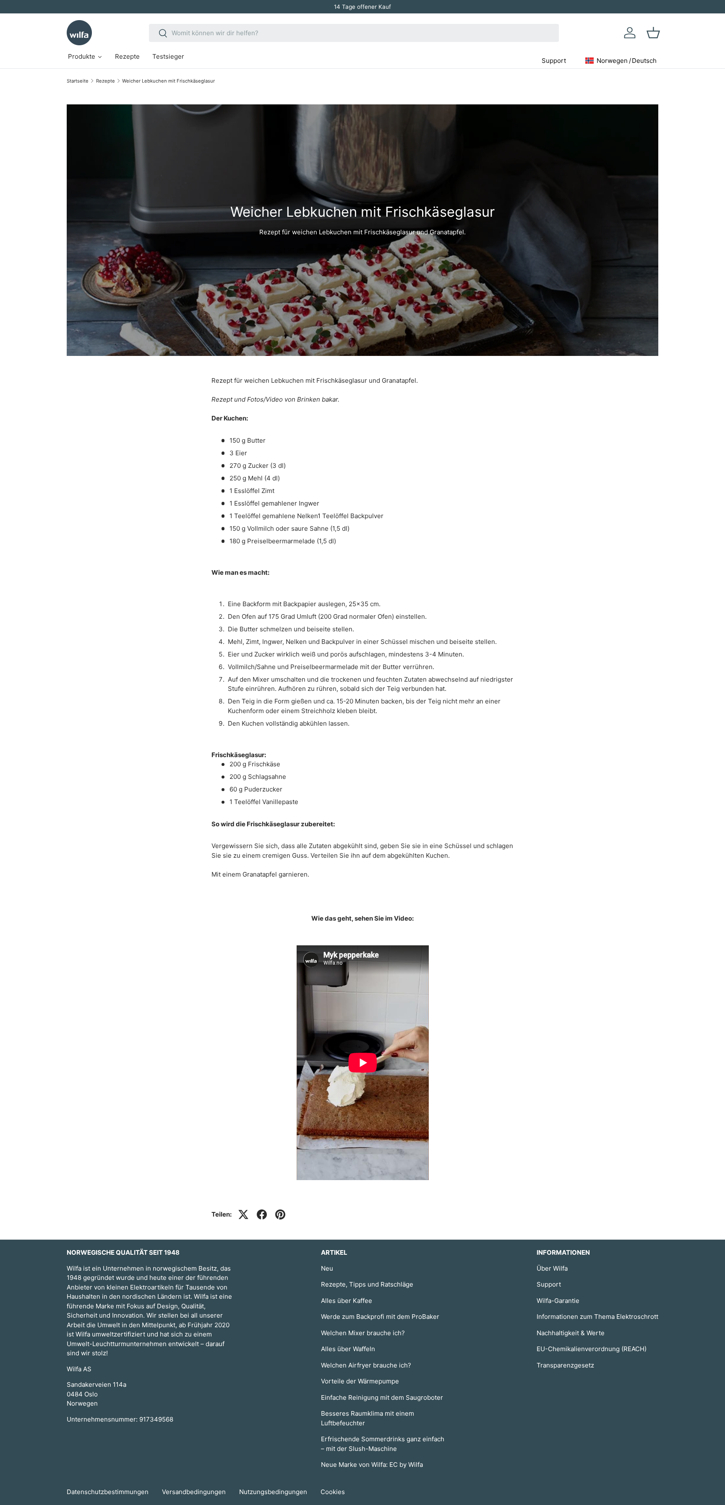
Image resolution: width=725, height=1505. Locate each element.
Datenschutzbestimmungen (108, 1492)
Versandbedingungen (194, 1492)
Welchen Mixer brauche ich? (363, 1333)
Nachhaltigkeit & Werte (571, 1333)
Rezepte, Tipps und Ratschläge (367, 1284)
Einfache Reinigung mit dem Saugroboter (382, 1397)
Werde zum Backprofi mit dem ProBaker (380, 1317)
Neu (327, 1268)
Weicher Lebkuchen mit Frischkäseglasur (168, 81)
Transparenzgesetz (565, 1365)
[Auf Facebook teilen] (262, 1214)
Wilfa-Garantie (558, 1301)
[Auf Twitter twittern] (243, 1214)
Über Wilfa (552, 1268)
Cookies (333, 1492)
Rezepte (105, 81)
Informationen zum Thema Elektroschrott (597, 1317)
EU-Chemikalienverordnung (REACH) (592, 1349)
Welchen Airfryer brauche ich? (366, 1365)
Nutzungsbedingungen (273, 1492)
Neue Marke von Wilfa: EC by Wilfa (372, 1465)
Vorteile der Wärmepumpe (360, 1381)
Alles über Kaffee (346, 1301)
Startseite (78, 81)
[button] (653, 32)
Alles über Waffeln (348, 1349)
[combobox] (354, 33)
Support (549, 1284)
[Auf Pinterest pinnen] (280, 1214)
